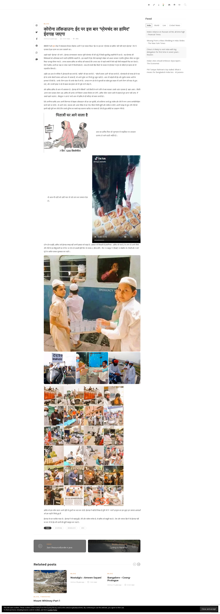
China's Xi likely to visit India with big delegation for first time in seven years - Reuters (163, 52)
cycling (123, 544)
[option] (50, 587)
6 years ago (53, 39)
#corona (58, 528)
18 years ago (80, 582)
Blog (46, 24)
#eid (82, 528)
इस (54, 46)
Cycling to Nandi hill (118, 547)
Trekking (45, 597)
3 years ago (43, 605)
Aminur (46, 39)
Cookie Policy (52, 610)
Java (49, 544)
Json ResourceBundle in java (59, 547)
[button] (92, 303)
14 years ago (117, 585)
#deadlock (71, 528)
